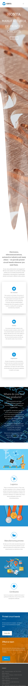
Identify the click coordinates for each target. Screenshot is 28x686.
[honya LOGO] (7, 2)
